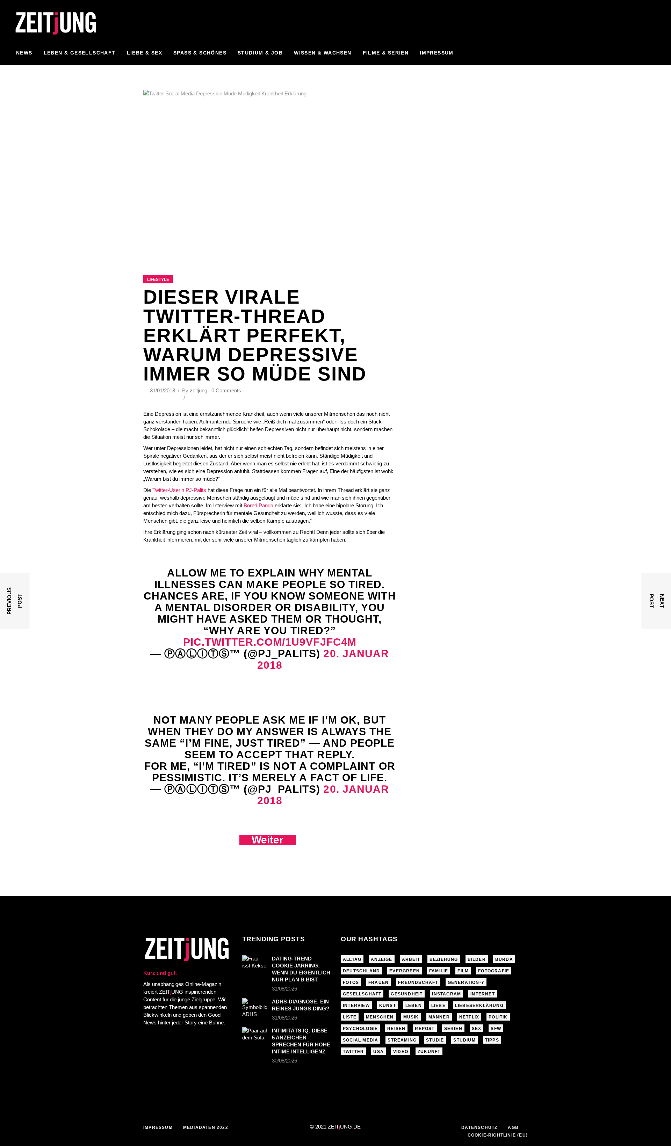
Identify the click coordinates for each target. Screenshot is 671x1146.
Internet (482, 994)
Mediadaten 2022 (205, 1127)
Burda (504, 959)
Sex (477, 1028)
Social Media (360, 1040)
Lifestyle (158, 279)
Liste (349, 1017)
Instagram (446, 994)
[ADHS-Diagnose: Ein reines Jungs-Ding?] (254, 1008)
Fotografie (493, 971)
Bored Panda (258, 505)
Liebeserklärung (479, 1005)
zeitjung (198, 390)
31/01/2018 (163, 390)
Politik (498, 1017)
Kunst (387, 1005)
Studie (435, 1040)
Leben (413, 1005)
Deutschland (361, 971)
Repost (424, 1028)
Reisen (396, 1028)
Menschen (380, 1017)
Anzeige (381, 959)
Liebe (438, 1005)
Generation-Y (466, 982)
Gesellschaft (362, 994)
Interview (356, 1005)
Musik (411, 1017)
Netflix (469, 1017)
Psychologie (360, 1028)
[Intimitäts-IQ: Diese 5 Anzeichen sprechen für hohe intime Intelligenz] (254, 1035)
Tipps (492, 1040)
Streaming (402, 1040)
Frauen (378, 982)
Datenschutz (479, 1127)
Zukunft (429, 1051)
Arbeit (411, 959)
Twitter (353, 1051)
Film (463, 971)
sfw (496, 1028)
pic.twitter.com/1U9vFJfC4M (269, 642)
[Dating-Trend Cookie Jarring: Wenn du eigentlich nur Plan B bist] (254, 963)
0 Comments (226, 390)
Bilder (477, 959)
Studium (464, 1040)
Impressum (158, 1127)
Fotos (351, 982)
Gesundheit (407, 994)
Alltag (352, 959)
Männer (439, 1017)
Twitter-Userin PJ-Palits (179, 490)
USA (378, 1051)
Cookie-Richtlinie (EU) (498, 1135)
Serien (453, 1028)
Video (400, 1051)
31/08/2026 (284, 989)
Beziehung (444, 959)
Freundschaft (418, 982)
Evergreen (404, 971)
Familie (438, 971)
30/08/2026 (284, 1061)
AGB (513, 1127)
